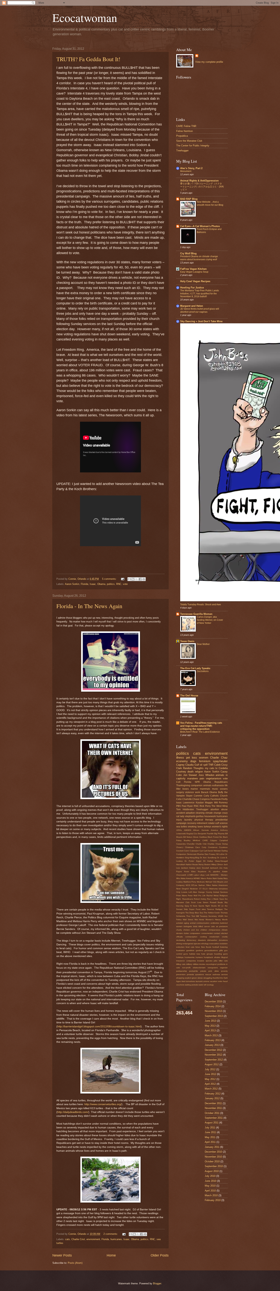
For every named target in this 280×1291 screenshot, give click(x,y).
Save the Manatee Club (189, 140)
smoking (192, 826)
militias (195, 964)
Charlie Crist (78, 1239)
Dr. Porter (189, 861)
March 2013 (211, 1035)
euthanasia (218, 785)
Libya (202, 875)
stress (200, 978)
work (197, 792)
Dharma (200, 854)
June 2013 (210, 1020)
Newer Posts (62, 1255)
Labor (196, 875)
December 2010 (213, 1151)
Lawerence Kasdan (193, 802)
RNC (118, 584)
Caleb (217, 764)
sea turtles (181, 826)
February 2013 (213, 1040)
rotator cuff (213, 823)
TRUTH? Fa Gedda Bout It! (88, 59)
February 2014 (213, 1006)
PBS (178, 806)
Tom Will (195, 916)
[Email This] (129, 579)
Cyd (201, 851)
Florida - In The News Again (89, 606)
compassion (195, 933)
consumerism (207, 933)
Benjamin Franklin (206, 834)
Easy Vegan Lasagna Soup (194, 272)
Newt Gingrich (182, 889)
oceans (224, 789)
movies (202, 964)
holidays (179, 957)
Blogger (157, 1283)
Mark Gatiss (218, 878)
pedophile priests (197, 971)
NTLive (194, 885)
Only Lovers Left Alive (186, 892)
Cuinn (186, 851)
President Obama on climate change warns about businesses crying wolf (199, 258)
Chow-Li (179, 847)
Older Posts (160, 1255)
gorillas (200, 816)
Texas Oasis (187, 641)
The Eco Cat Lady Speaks (195, 668)
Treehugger (182, 150)
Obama (101, 584)
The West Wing (219, 806)
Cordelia (223, 768)
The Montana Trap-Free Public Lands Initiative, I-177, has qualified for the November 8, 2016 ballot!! (199, 293)
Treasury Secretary (208, 916)
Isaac (93, 584)
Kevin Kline (190, 871)
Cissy (224, 764)
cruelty (225, 937)
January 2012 (212, 1098)
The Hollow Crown (212, 913)
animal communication (200, 923)
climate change (213, 813)
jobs (215, 961)
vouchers (180, 985)
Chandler (191, 844)
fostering (224, 947)
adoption (190, 813)
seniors (224, 974)
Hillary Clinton (217, 864)
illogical (224, 957)
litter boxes (182, 789)
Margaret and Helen (191, 305)
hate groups (207, 954)
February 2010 (213, 1200)
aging (186, 923)
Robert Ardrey (200, 899)
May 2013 (210, 1025)
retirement (202, 823)
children (203, 930)
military (189, 964)
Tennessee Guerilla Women (196, 614)
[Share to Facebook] (140, 579)
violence (189, 792)
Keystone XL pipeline (209, 871)
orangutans (213, 968)
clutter (186, 933)
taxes (200, 826)
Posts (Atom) (75, 1262)
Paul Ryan (187, 806)
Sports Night (204, 906)
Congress (205, 799)
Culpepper (194, 851)
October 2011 (212, 1113)
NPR (197, 782)
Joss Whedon (206, 775)
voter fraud (223, 981)
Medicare (201, 882)
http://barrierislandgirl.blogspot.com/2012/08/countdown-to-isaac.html (99, 1026)
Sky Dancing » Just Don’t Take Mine (201, 321)
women (203, 757)
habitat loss (194, 954)
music (215, 789)
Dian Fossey (210, 854)
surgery (180, 792)
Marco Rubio (206, 878)
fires (203, 947)
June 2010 (210, 1180)
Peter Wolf (192, 895)
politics (111, 584)
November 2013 (213, 1011)
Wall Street (188, 919)
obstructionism (199, 968)
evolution (224, 944)
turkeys (207, 826)
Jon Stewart (190, 775)
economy (182, 761)
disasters (202, 940)
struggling (207, 978)
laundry (188, 820)
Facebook (215, 799)
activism (179, 923)
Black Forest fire (215, 837)
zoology (210, 985)
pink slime (213, 971)
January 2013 (212, 1045)
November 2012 (213, 1054)
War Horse (199, 919)
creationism (214, 937)
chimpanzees (214, 930)
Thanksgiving (183, 785)
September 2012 (214, 1059)
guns (185, 954)
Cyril (205, 851)
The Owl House (189, 695)
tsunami (199, 981)
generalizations (211, 950)
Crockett (179, 851)
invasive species (204, 961)
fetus (197, 947)
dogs (193, 761)
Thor (188, 916)
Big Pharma (219, 834)
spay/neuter (220, 761)
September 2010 (214, 1166)
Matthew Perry (189, 882)
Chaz (224, 757)
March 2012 (211, 1088)
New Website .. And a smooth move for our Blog (210, 203)
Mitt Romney (221, 802)
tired (183, 981)
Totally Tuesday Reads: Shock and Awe (200, 604)
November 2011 (213, 1108)
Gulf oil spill (201, 764)
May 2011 (210, 1137)
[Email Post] (122, 578)
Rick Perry (205, 806)
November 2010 (213, 1156)
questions (199, 974)
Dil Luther (220, 854)
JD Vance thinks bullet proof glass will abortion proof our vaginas (199, 310)
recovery (191, 823)
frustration (180, 950)
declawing (180, 940)
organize (224, 968)
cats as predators (219, 926)
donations (223, 940)
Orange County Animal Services (213, 892)
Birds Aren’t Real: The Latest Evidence (200, 732)
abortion (214, 809)
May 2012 (210, 1079)
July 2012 (210, 1069)
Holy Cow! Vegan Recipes (195, 281)
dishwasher (212, 940)
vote (125, 584)
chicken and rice (191, 930)
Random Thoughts (193, 768)
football (215, 947)
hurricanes (116, 1239)
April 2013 (210, 1030)
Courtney (181, 771)
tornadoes (190, 981)
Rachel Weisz (212, 895)
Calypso (213, 840)
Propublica (182, 135)
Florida (84, 584)
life (226, 785)
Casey (224, 771)
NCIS (188, 885)
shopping (180, 978)
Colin (179, 775)
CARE (205, 840)
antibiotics (214, 923)
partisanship (181, 971)
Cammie (198, 796)
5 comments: (109, 578)
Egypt (198, 861)
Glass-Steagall (221, 861)
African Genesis (201, 830)
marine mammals (200, 789)
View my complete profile (209, 61)
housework (210, 816)
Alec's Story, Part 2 (191, 168)
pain (202, 778)
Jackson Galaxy (188, 868)
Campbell (223, 840)
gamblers (190, 950)
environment (93, 1239)
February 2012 (213, 1093)
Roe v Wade (212, 899)
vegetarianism (213, 778)
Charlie (214, 757)
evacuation (214, 944)
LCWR (190, 875)
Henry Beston (204, 864)
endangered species (191, 944)
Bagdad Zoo (192, 834)
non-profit (186, 968)
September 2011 (214, 1117)
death (190, 771)
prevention (181, 974)
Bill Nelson (188, 837)
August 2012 (212, 1064)
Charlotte (187, 799)
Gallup (210, 861)
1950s (179, 830)
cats (67, 1239)
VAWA (220, 916)
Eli (204, 861)
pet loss (191, 757)
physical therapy (203, 820)
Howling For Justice (192, 287)
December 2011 (213, 1103)
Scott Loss (196, 902)
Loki (207, 875)
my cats (209, 768)
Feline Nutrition (184, 131)
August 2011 (211, 1122)
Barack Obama (209, 792)
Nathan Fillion (204, 885)
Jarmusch (214, 868)
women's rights (220, 826)
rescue (208, 974)
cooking (203, 937)
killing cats (180, 964)
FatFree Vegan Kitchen (193, 268)
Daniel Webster (214, 851)
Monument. (186, 171)
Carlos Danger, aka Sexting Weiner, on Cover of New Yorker (210, 620)
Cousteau (223, 847)
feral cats (190, 947)
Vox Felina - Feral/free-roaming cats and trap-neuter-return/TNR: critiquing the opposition (201, 725)
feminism (204, 761)
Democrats (191, 854)
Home (111, 1255)
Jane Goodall (202, 868)
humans (199, 957)
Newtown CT (196, 889)
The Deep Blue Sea (194, 913)
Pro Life (202, 895)
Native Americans (220, 885)
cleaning (200, 813)
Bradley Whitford (192, 840)
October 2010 (212, 1161)
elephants (190, 816)
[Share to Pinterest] (144, 579)
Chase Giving (221, 844)
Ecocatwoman (84, 17)
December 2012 (213, 1050)
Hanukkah (180, 864)
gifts (221, 950)
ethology (205, 944)
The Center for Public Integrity (192, 145)
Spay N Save (191, 906)
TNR (210, 764)
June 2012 (210, 1074)
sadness (216, 974)
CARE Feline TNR (186, 126)
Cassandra (181, 844)
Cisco (197, 847)
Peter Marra (181, 895)
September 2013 (214, 1016)
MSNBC (197, 878)
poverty (224, 971)
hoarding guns (221, 954)
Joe (220, 868)
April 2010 (210, 1190)
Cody (204, 847)
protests (190, 974)
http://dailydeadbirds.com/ (72, 1112)
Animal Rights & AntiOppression (199, 180)
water (200, 985)
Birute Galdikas (200, 837)
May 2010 (210, 1185)
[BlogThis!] (133, 579)
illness (180, 757)
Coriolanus (212, 847)
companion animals (201, 785)
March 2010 (211, 1195)
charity (179, 930)
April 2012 (210, 1083)
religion (199, 771)
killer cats (223, 961)
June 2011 (210, 1132)
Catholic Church (219, 796)
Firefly (224, 799)
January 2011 (212, 1147)
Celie (179, 799)
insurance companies (186, 961)
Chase (195, 799)
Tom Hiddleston (185, 809)
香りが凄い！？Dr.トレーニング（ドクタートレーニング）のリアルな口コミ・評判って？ (202, 186)
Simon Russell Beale (213, 902)
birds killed (198, 926)
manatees (192, 778)
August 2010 (212, 1171)
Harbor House (192, 864)
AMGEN (187, 830)
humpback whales (212, 957)
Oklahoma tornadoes (218, 889)
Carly (206, 796)
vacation (213, 981)
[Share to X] (136, 579)
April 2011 (210, 1142)
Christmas (189, 847)
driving (179, 944)
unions (206, 981)
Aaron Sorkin (72, 584)
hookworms (189, 957)
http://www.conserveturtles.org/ (103, 1104)
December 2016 (213, 1001)
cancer (207, 926)
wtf (205, 985)
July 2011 (210, 1127)
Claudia (189, 764)
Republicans (221, 782)
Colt (178, 782)
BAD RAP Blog (189, 199)
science (224, 823)
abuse (224, 809)
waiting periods (191, 985)
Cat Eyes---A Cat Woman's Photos (200, 226)
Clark (179, 768)
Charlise (210, 844)
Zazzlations (203, 671)
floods (208, 947)
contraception (191, 937)
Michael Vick (211, 882)
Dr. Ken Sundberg (208, 858)
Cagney (180, 764)
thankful (216, 978)
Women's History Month (217, 919)
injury (179, 820)
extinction (180, 947)
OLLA (205, 889)
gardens (199, 950)
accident (180, 813)
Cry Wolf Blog (188, 253)
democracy (191, 940)
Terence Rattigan (215, 909)
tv (216, 768)
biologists (188, 926)
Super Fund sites (197, 909)
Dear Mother (203, 644)
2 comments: (111, 1233)
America (214, 830)
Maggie (209, 802)
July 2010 (210, 1176)
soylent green (191, 978)
